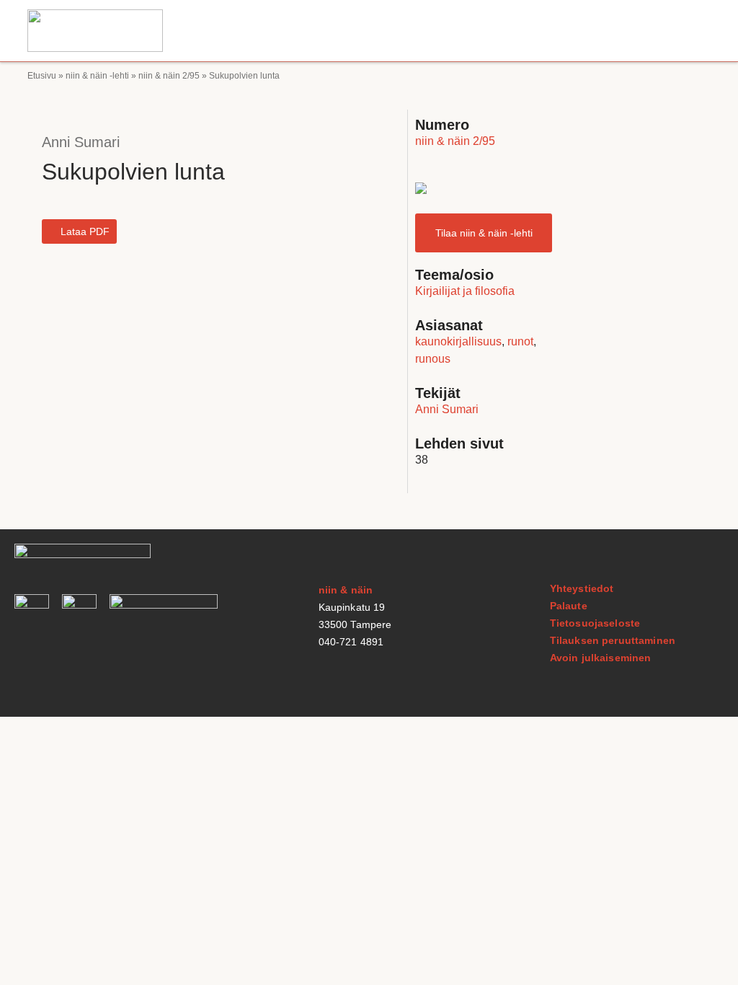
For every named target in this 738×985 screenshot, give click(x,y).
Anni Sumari (81, 142)
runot (520, 341)
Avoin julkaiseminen (601, 657)
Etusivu (41, 76)
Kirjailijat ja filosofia (465, 291)
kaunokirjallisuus (458, 341)
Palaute (568, 605)
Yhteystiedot (582, 588)
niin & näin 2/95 (169, 76)
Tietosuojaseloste (595, 623)
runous (432, 359)
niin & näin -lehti (97, 76)
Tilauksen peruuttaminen (612, 640)
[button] (697, 30)
